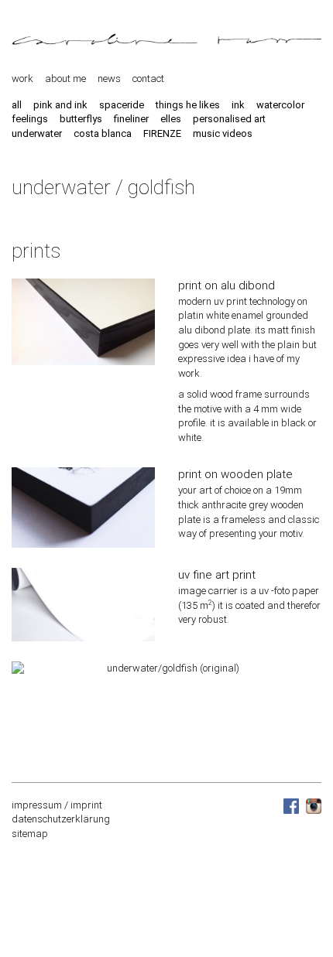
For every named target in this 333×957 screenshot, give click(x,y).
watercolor (280, 105)
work (22, 78)
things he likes (188, 105)
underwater (37, 133)
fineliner (131, 119)
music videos (222, 133)
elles (170, 119)
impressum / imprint (57, 805)
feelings (30, 119)
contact (148, 78)
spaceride (121, 105)
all (17, 105)
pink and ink (60, 105)
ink (238, 105)
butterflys (81, 119)
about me (65, 78)
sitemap (30, 833)
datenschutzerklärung (61, 819)
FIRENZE (162, 133)
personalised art (229, 119)
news (109, 78)
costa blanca (103, 133)
